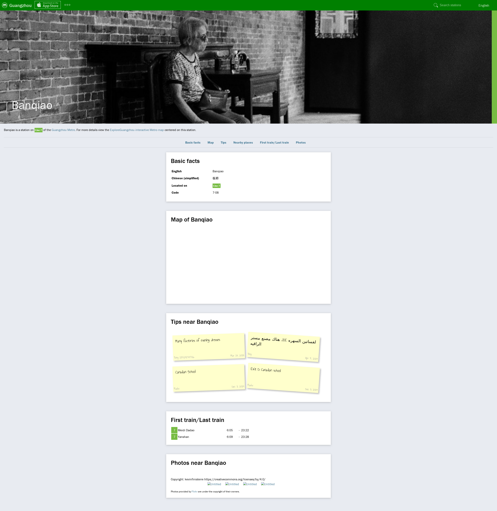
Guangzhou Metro (63, 130)
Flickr (194, 491)
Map (211, 142)
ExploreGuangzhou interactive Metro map (137, 130)
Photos (301, 142)
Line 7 (38, 130)
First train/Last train (274, 142)
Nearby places (243, 142)
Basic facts (193, 142)
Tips (223, 142)
